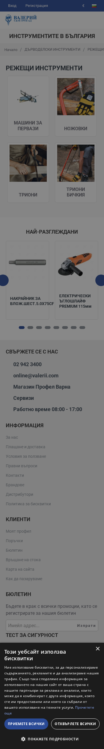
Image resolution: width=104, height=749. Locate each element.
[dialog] (52, 696)
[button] (52, 738)
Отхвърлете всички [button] (75, 723)
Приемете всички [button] (26, 723)
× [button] (97, 649)
